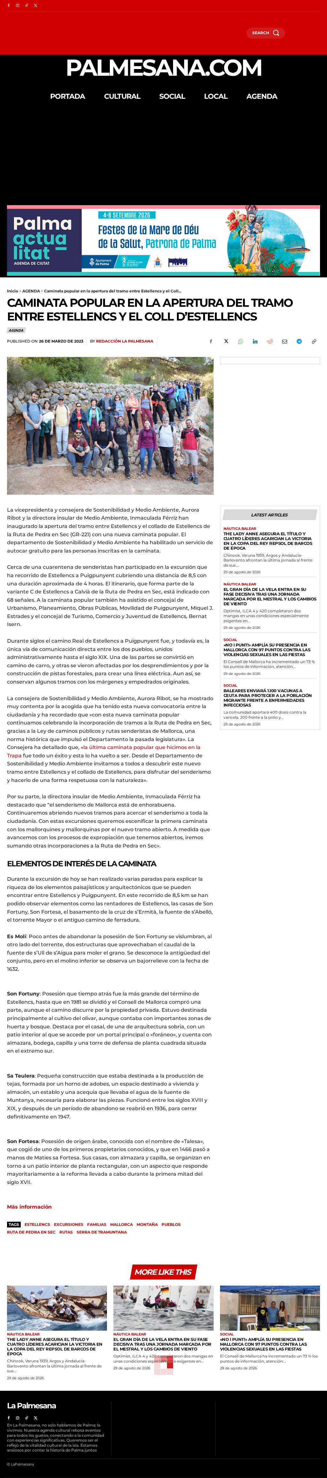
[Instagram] (17, 6)
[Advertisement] (163, 157)
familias (96, 1224)
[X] (35, 6)
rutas (66, 1232)
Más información (29, 1207)
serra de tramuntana (102, 1232)
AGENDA (31, 291)
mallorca (121, 1224)
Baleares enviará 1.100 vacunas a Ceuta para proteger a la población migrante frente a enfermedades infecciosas (268, 698)
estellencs (37, 1224)
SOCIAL (230, 640)
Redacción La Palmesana (124, 341)
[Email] (284, 341)
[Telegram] (299, 341)
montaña (147, 1224)
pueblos (171, 1224)
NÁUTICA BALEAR (240, 529)
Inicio (12, 291)
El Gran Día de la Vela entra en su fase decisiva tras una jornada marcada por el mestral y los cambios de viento (270, 596)
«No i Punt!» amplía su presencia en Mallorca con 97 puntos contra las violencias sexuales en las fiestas (267, 649)
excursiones (68, 1224)
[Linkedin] (254, 341)
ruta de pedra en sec (31, 1232)
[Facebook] (8, 6)
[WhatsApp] (240, 341)
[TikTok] (26, 6)
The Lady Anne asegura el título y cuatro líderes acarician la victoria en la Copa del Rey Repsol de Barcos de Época (268, 541)
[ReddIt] (269, 341)
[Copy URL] (313, 341)
